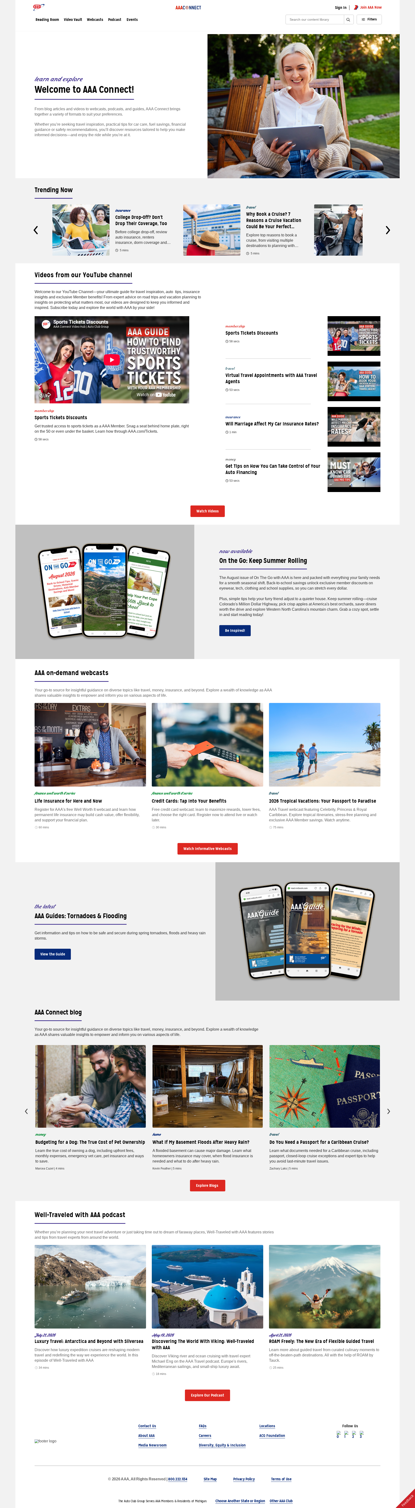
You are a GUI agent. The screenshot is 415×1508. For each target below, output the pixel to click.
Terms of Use (281, 1479)
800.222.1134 (177, 1479)
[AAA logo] (38, 7)
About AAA (146, 1435)
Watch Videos (207, 511)
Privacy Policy (244, 1479)
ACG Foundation (272, 1435)
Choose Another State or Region (240, 1500)
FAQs (203, 1425)
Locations (267, 1425)
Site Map (210, 1479)
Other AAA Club (281, 1500)
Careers (205, 1435)
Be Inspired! (235, 630)
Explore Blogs (207, 1185)
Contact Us (147, 1425)
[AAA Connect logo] (188, 7)
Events (132, 20)
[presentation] (36, 230)
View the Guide (52, 954)
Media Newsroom (152, 1445)
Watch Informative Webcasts (207, 848)
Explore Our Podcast (207, 1395)
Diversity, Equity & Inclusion (222, 1445)
